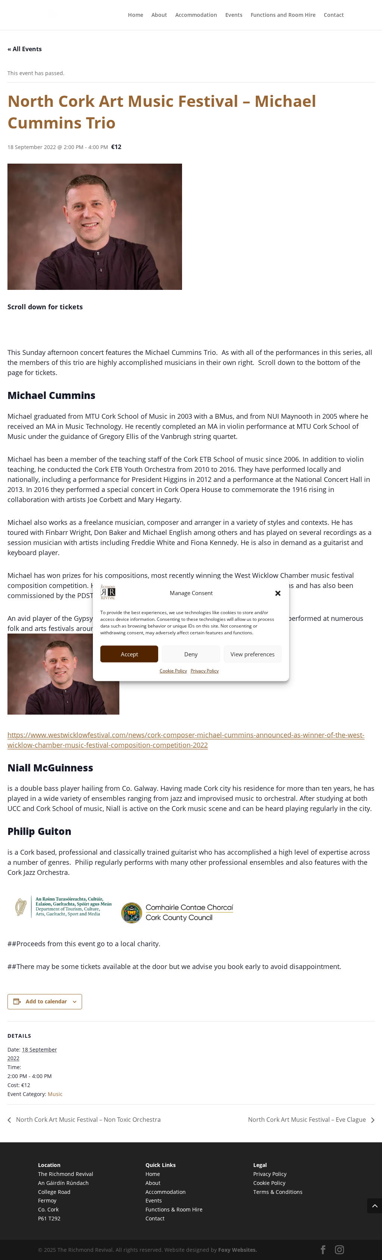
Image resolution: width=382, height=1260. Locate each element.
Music (55, 1094)
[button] (278, 593)
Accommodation (196, 15)
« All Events (24, 49)
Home (135, 15)
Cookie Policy (173, 671)
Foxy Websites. (237, 1249)
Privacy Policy (205, 671)
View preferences (253, 654)
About (159, 15)
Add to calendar (46, 1001)
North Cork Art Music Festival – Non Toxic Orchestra (88, 1119)
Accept (129, 654)
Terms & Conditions (278, 1191)
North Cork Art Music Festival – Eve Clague (307, 1119)
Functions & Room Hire (174, 1209)
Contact (334, 15)
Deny (191, 654)
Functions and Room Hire (283, 15)
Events (233, 15)
